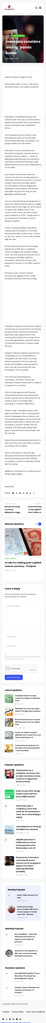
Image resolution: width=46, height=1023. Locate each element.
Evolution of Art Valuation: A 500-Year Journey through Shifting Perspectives (26, 953)
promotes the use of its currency (24, 159)
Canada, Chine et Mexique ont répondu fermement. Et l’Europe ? (27, 990)
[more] (34, 493)
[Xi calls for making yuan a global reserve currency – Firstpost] (23, 542)
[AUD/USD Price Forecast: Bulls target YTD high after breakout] (9, 711)
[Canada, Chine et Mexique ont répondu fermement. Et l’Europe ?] (9, 990)
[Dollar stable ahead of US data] (11, 897)
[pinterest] (20, 493)
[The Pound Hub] (9, 7)
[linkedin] (27, 493)
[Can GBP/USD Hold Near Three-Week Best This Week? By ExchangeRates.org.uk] (9, 976)
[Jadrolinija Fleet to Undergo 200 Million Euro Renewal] (9, 830)
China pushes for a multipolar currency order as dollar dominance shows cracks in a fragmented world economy (28, 776)
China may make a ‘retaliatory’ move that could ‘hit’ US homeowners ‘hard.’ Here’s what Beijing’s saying (28, 811)
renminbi (28, 356)
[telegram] (23, 493)
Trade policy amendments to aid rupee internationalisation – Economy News (27, 748)
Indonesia (16, 416)
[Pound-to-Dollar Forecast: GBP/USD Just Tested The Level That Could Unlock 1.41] (9, 735)
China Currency (18, 36)
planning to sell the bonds (15, 194)
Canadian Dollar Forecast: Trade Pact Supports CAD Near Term (27, 698)
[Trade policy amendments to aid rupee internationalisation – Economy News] (9, 748)
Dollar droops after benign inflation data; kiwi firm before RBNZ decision (28, 794)
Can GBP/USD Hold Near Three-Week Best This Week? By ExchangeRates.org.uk (27, 975)
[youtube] (17, 1019)
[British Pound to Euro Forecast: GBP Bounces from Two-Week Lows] (9, 722)
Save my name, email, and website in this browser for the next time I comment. (23, 658)
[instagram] (10, 1019)
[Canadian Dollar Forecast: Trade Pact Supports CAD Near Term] (9, 698)
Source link (9, 486)
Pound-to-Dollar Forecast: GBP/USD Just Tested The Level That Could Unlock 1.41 (28, 735)
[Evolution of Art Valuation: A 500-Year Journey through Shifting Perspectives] (9, 953)
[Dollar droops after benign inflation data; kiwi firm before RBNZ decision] (9, 794)
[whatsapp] (30, 493)
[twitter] (16, 493)
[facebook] (13, 493)
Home (8, 36)
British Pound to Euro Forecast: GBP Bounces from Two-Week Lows (27, 722)
